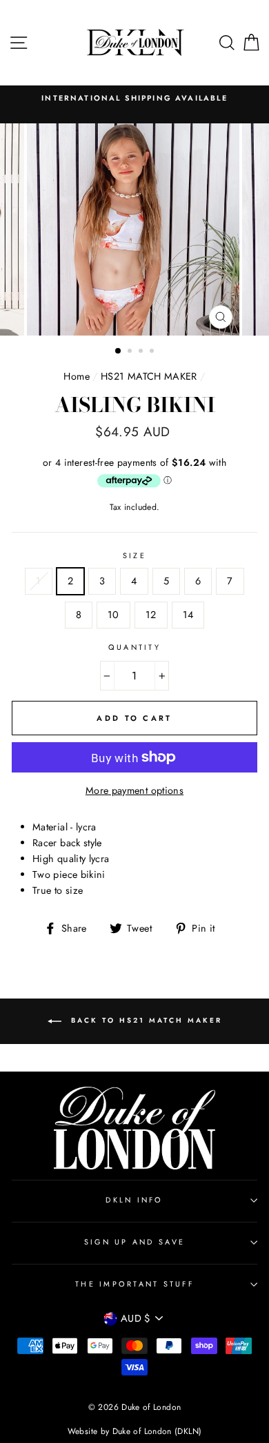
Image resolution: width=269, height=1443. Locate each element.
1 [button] (118, 351)
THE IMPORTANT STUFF (134, 1283)
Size (134, 555)
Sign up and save (134, 1241)
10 (113, 615)
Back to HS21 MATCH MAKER (144, 1020)
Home (76, 376)
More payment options (134, 790)
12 (151, 615)
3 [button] (142, 352)
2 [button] (131, 352)
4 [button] (153, 352)
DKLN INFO (134, 1199)
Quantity (134, 647)
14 (188, 615)
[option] (134, 98)
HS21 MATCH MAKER (149, 376)
